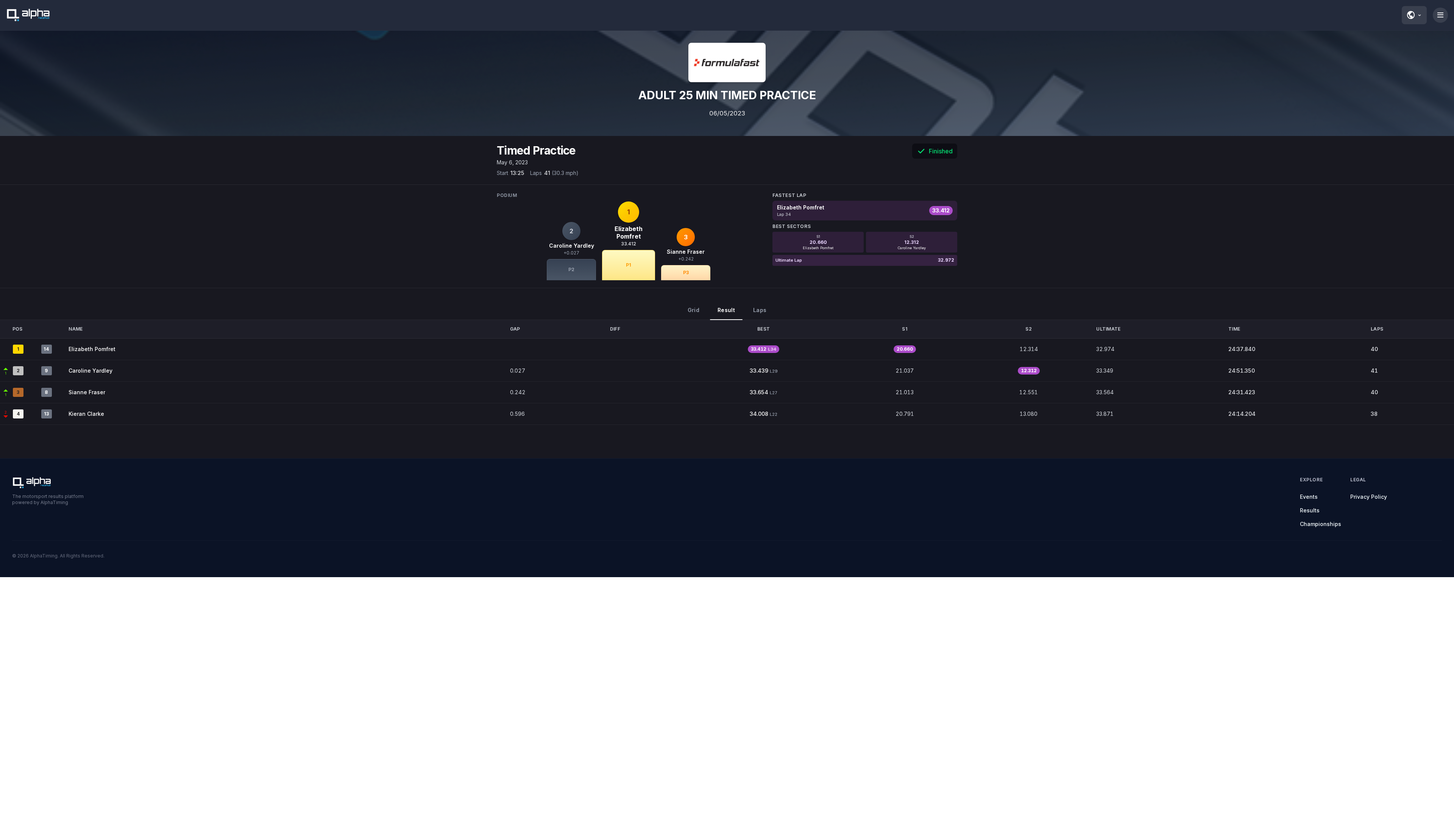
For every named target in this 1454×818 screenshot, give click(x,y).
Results (1310, 510)
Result (726, 310)
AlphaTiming (44, 556)
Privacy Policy (1368, 496)
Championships (1320, 524)
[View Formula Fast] (727, 62)
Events (1309, 496)
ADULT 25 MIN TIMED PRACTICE (727, 95)
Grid (693, 310)
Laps (759, 310)
